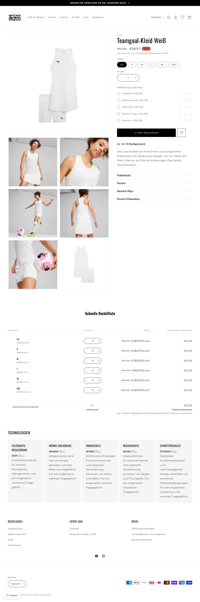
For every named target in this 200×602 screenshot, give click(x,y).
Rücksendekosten (142, 539)
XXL (174, 64)
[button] (168, 17)
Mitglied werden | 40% (83, 534)
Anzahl (121, 71)
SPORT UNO (21, 595)
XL (162, 64)
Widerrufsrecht (17, 534)
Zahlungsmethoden (143, 528)
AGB (10, 539)
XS (121, 64)
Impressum (14, 545)
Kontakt (74, 528)
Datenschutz (15, 528)
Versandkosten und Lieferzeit (149, 534)
